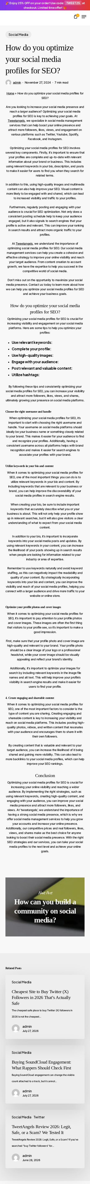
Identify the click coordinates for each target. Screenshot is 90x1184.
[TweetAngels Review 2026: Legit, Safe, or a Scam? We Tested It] (45, 1139)
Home (10, 93)
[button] (84, 17)
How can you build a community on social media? (45, 906)
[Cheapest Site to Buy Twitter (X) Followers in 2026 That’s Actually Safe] (45, 1007)
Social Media (18, 34)
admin (17, 82)
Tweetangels (16, 120)
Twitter (39, 1117)
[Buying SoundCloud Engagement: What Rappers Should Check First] (45, 1074)
